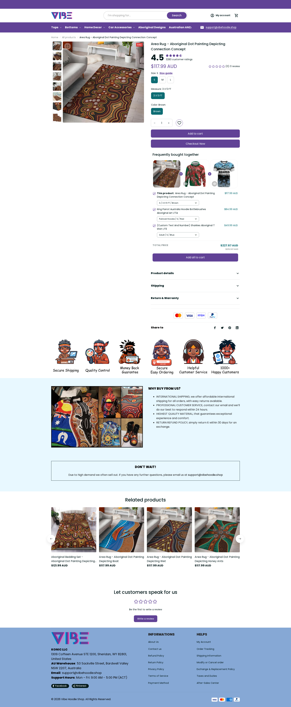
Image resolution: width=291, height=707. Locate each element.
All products (69, 37)
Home (54, 37)
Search (177, 15)
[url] (221, 27)
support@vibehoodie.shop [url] (205, 475)
